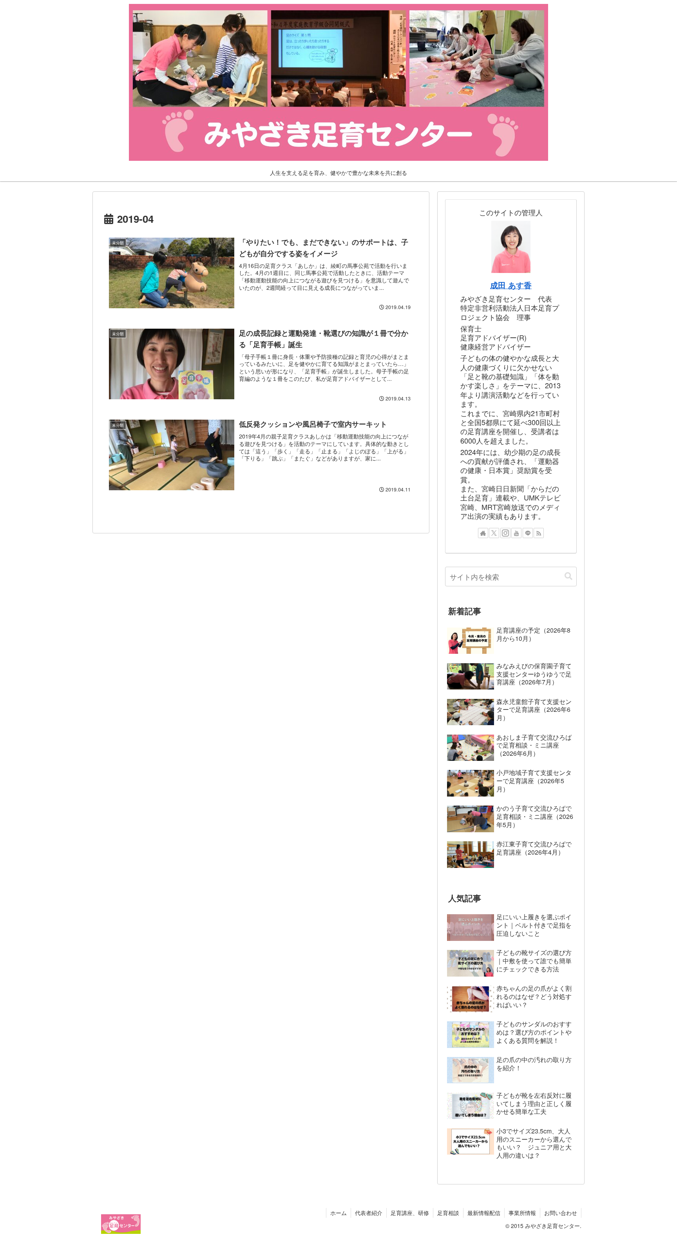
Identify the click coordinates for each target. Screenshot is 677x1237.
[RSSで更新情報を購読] (539, 533)
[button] (568, 576)
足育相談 (448, 1213)
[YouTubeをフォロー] (516, 533)
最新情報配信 (483, 1213)
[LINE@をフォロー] (528, 533)
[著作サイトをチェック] (483, 533)
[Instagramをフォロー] (505, 533)
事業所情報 (522, 1213)
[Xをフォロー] (494, 533)
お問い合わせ (560, 1213)
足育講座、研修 (410, 1213)
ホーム (338, 1213)
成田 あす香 (511, 285)
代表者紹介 (368, 1213)
